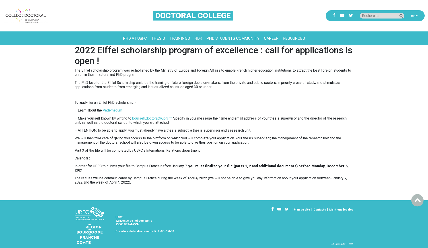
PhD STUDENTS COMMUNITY (233, 38)
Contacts (319, 209)
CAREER (271, 38)
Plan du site (302, 209)
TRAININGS (179, 38)
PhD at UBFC (135, 38)
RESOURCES (294, 38)
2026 (351, 244)
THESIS (158, 38)
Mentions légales (341, 209)
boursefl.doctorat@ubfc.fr (152, 118)
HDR (198, 38)
